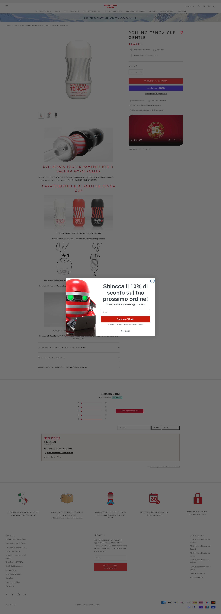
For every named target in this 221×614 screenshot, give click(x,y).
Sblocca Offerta (125, 319)
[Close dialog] (152, 281)
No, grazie (125, 331)
